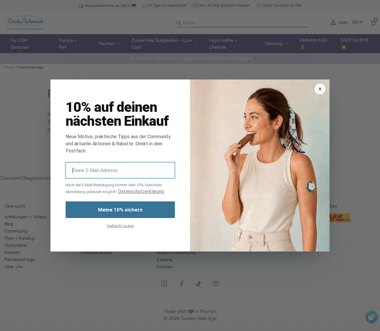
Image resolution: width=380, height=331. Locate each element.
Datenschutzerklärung (141, 191)
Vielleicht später (120, 226)
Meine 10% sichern (120, 210)
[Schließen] (320, 89)
